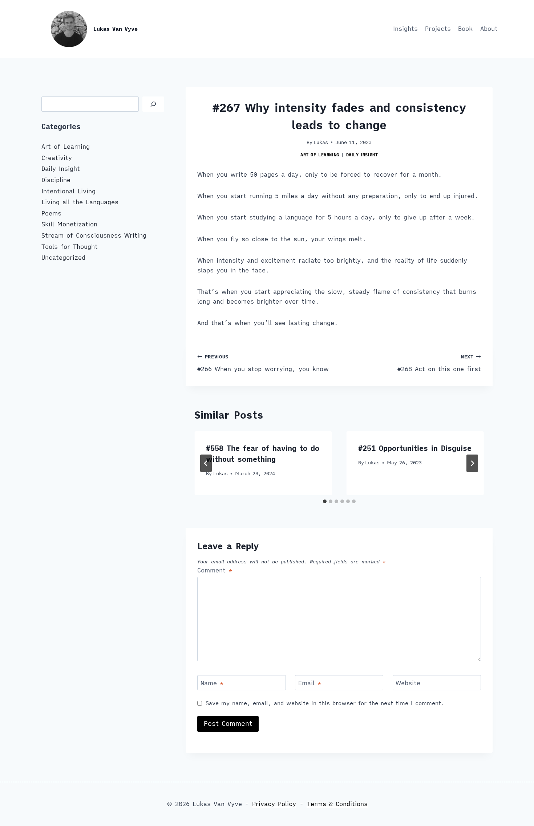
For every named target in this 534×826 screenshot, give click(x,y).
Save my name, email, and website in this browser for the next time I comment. (325, 703)
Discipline (55, 180)
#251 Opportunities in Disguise (415, 448)
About (489, 29)
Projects (438, 29)
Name (212, 683)
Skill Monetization (69, 224)
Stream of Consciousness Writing (93, 235)
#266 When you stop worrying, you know (263, 363)
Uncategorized (63, 258)
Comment (214, 570)
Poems (51, 213)
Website (408, 683)
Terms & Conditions (337, 804)
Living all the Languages (79, 202)
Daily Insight (362, 154)
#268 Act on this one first (439, 363)
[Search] (153, 104)
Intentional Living (68, 191)
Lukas (320, 142)
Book (465, 29)
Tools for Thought (69, 247)
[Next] (472, 463)
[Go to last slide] (206, 463)
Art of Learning (319, 154)
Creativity (56, 158)
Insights (405, 29)
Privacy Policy (274, 804)
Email (309, 683)
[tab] (325, 501)
